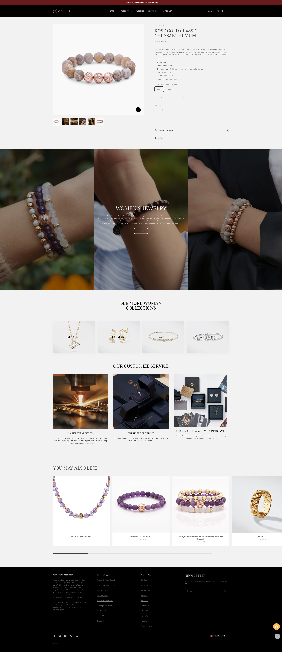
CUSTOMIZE (152, 11)
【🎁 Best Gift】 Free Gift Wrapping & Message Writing (141, 2)
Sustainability (145, 585)
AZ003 (260, 537)
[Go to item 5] (91, 122)
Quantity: (158, 105)
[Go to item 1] (56, 122)
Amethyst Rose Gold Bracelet (141, 537)
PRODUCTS (125, 11)
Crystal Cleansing (103, 616)
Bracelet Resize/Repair (105, 600)
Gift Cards (144, 600)
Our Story (144, 580)
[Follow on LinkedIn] (76, 636)
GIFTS (112, 11)
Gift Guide (144, 611)
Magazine (144, 621)
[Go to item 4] (82, 122)
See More (141, 231)
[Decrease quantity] (158, 110)
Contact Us (101, 621)
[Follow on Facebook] (54, 636)
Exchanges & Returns (104, 606)
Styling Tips (145, 616)
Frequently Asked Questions (107, 580)
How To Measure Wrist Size (107, 585)
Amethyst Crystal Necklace (81, 537)
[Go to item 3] (74, 122)
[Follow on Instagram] (65, 636)
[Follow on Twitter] (59, 636)
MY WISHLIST (167, 11)
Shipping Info (101, 590)
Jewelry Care (101, 611)
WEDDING (140, 11)
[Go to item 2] (65, 122)
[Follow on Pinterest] (71, 636)
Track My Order (102, 595)
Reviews (144, 595)
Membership (145, 590)
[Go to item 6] (100, 122)
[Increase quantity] (167, 110)
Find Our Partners (147, 626)
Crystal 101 (145, 606)
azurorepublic (159, 25)
